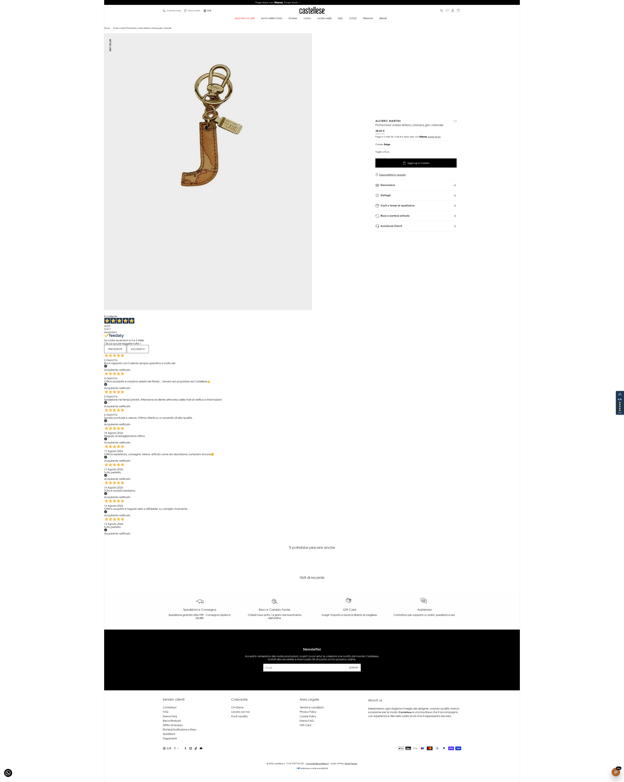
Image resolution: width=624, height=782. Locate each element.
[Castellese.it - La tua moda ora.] (312, 10)
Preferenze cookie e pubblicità (313, 768)
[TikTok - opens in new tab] (196, 748)
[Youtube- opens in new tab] (201, 748)
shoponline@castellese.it (317, 763)
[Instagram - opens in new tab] (190, 748)
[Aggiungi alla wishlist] (455, 121)
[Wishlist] (447, 11)
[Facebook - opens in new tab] (185, 748)
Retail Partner (351, 763)
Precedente (115, 349)
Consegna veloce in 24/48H (310, 2)
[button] (442, 11)
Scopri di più (434, 136)
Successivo (138, 349)
